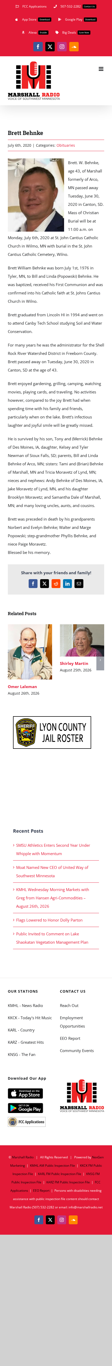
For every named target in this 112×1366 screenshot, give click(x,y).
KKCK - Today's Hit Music (30, 1017)
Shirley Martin (74, 640)
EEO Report (70, 1038)
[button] (12, 660)
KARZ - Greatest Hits (26, 1042)
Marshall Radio (23, 1157)
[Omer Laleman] (30, 652)
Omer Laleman (22, 652)
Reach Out (69, 1005)
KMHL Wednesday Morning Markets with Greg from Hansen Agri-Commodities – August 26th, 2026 (52, 898)
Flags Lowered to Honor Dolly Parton (49, 920)
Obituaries (66, 145)
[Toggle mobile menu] (101, 69)
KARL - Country (21, 1030)
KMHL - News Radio (25, 1005)
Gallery (37, 652)
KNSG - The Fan (21, 1054)
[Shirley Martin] (82, 640)
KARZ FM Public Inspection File (68, 1182)
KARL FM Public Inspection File (59, 1174)
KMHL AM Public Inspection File (52, 1165)
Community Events (77, 1050)
